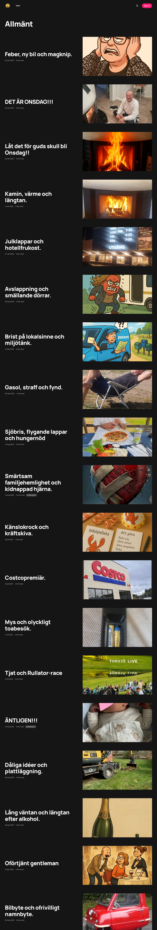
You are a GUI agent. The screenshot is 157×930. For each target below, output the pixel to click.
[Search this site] (137, 5)
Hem (18, 5)
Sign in (147, 5)
